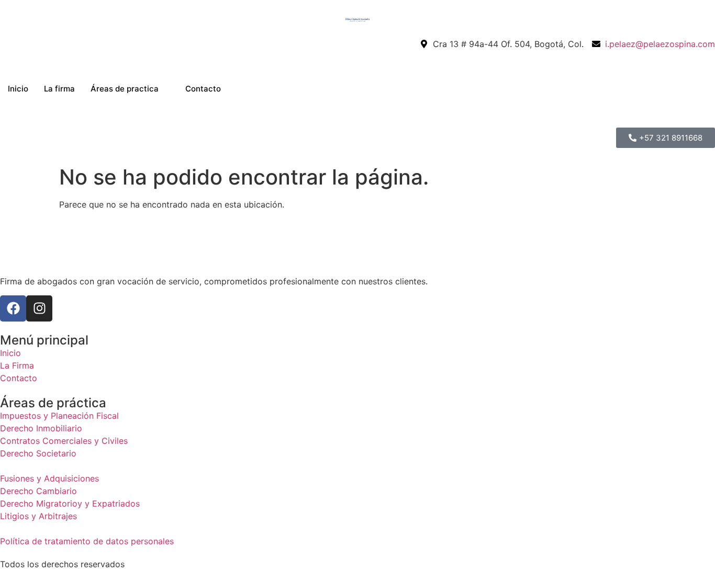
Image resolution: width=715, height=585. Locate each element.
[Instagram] (39, 308)
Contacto (203, 89)
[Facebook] (13, 308)
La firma (59, 89)
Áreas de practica (125, 89)
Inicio (18, 89)
